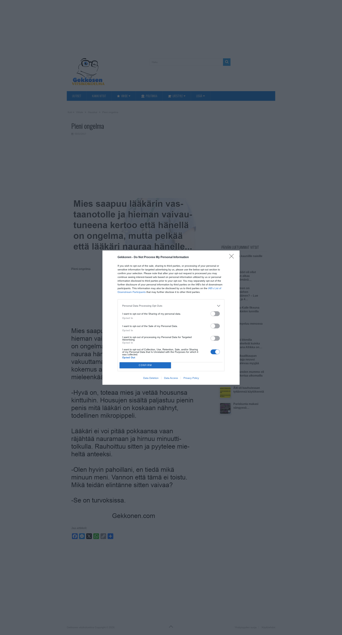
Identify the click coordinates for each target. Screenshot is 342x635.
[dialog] (171, 317)
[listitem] (171, 306)
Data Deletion (151, 378)
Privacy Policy (191, 378)
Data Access (171, 378)
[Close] (232, 257)
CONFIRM (145, 365)
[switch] (215, 313)
